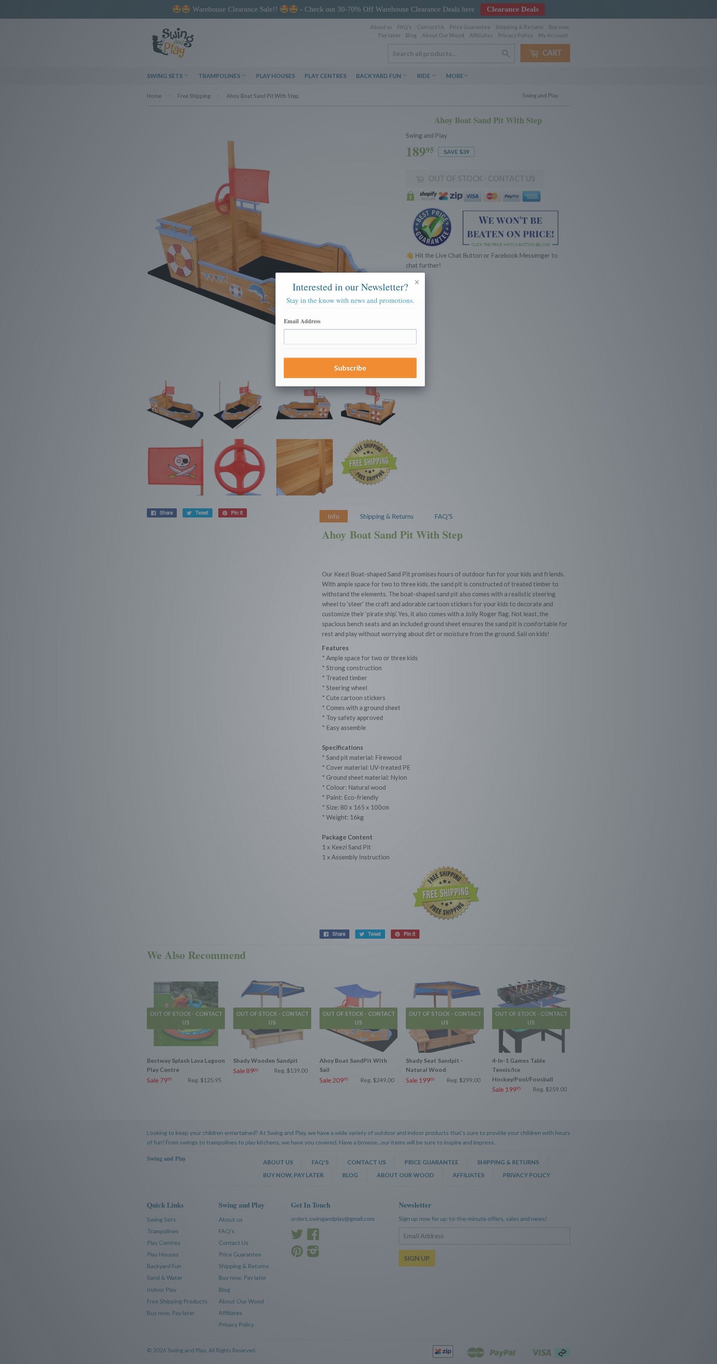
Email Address (302, 321)
